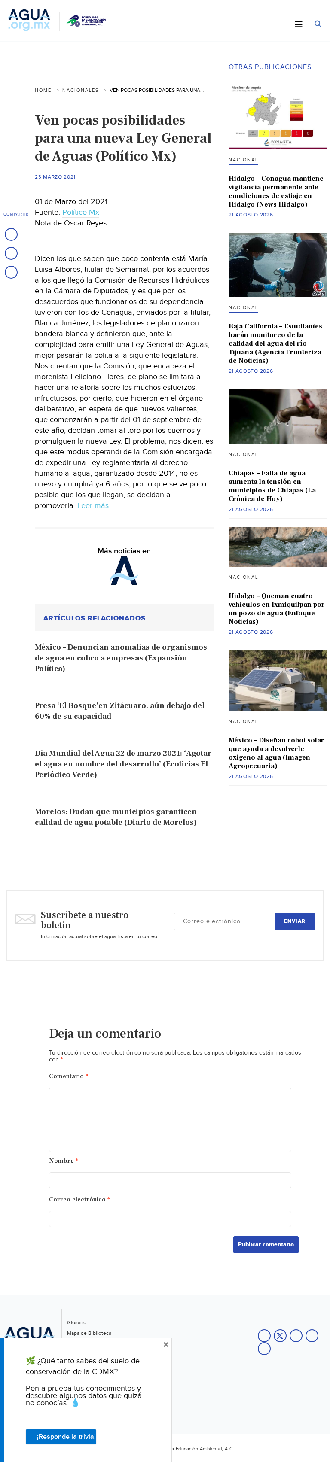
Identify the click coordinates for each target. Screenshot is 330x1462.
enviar (295, 921)
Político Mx (80, 212)
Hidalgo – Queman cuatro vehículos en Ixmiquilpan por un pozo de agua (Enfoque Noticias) (277, 609)
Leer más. (93, 505)
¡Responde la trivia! (66, 1437)
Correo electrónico (79, 1199)
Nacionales (80, 90)
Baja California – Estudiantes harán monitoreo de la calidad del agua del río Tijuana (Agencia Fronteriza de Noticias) (275, 343)
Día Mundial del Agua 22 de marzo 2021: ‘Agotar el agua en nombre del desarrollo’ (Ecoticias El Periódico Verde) (123, 764)
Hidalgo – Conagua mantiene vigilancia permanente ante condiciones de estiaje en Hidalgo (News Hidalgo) (276, 191)
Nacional (243, 160)
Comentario (68, 1076)
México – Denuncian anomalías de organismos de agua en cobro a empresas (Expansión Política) (121, 658)
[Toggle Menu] (298, 24)
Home (43, 90)
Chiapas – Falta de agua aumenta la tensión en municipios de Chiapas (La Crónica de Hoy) (272, 486)
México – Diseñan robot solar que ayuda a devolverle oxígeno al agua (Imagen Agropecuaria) (276, 753)
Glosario (76, 1322)
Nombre (63, 1161)
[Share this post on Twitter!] (11, 253)
